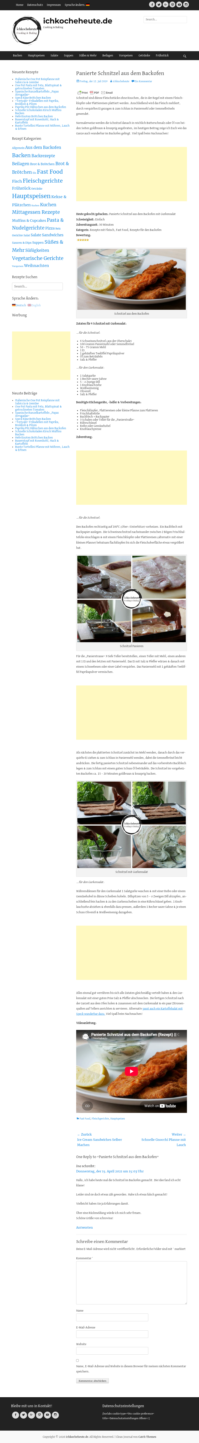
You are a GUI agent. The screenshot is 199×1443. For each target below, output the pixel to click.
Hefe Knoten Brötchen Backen (34, 116)
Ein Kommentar (143, 81)
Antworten (84, 1227)
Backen (17, 55)
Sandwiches (53, 235)
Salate (54, 55)
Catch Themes (147, 1437)
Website (81, 1344)
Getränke (144, 55)
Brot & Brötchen (42, 164)
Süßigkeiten (37, 250)
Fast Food (85, 1119)
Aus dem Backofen (43, 147)
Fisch (17, 181)
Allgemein (18, 148)
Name (79, 1310)
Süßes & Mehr (88, 55)
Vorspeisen (126, 55)
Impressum (54, 5)
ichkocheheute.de (77, 20)
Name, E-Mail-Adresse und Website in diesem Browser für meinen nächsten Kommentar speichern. (131, 1369)
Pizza (50, 228)
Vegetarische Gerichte (37, 258)
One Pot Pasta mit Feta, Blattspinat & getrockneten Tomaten (38, 87)
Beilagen (107, 55)
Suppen (68, 55)
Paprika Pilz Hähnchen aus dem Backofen (40, 107)
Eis (34, 172)
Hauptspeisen (36, 55)
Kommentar (84, 1258)
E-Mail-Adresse (85, 1327)
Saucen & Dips (21, 242)
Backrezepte (43, 155)
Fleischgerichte (100, 1119)
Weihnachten (36, 265)
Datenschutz (35, 5)
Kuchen (35, 205)
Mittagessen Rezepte (36, 212)
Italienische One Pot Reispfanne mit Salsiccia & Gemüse (37, 81)
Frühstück (162, 55)
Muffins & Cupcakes (29, 220)
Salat (27, 235)
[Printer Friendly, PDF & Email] (95, 93)
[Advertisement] (131, 174)
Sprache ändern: (75, 5)
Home (19, 5)
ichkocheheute (121, 81)
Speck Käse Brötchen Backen (33, 97)
